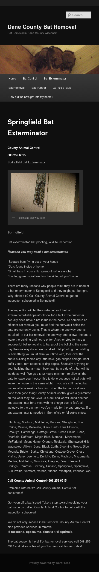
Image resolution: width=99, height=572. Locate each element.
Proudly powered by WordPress (49, 563)
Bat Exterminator (55, 78)
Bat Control (30, 78)
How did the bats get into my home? (31, 97)
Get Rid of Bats (62, 87)
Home (12, 78)
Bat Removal (17, 87)
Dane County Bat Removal (42, 26)
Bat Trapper (39, 87)
